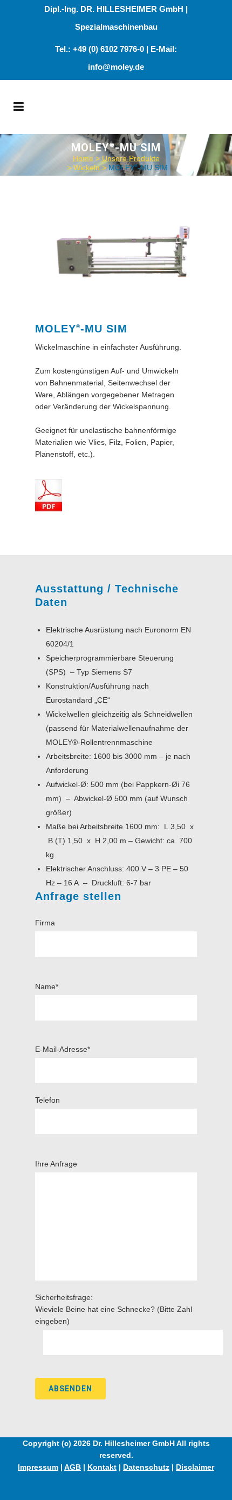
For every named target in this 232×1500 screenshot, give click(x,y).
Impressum (38, 1467)
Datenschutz (146, 1467)
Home (83, 158)
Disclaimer (195, 1467)
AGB (72, 1467)
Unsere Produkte (131, 158)
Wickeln (86, 167)
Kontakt (102, 1467)
